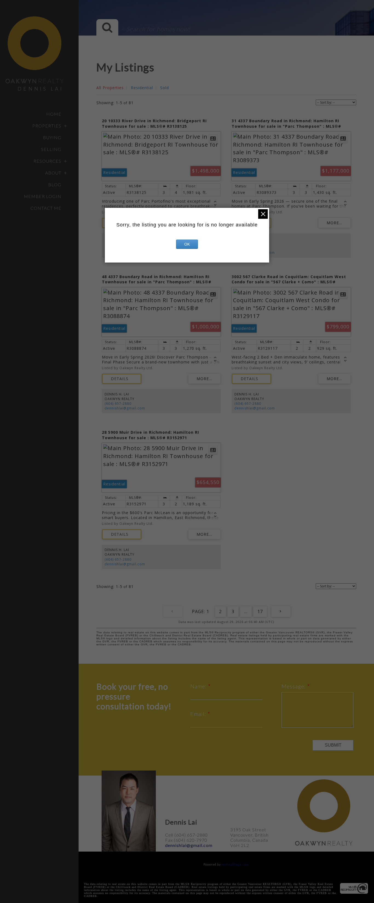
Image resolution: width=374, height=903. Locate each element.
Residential (142, 87)
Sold (164, 87)
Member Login (42, 196)
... (246, 611)
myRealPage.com (235, 864)
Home (53, 113)
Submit (333, 745)
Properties (46, 125)
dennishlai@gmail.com (125, 408)
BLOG (54, 184)
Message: (294, 686)
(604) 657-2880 (118, 403)
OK (187, 244)
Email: (199, 713)
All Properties (110, 87)
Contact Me (45, 208)
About (53, 172)
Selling (51, 149)
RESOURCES (47, 161)
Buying (52, 137)
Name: (199, 686)
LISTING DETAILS (121, 379)
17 (260, 611)
